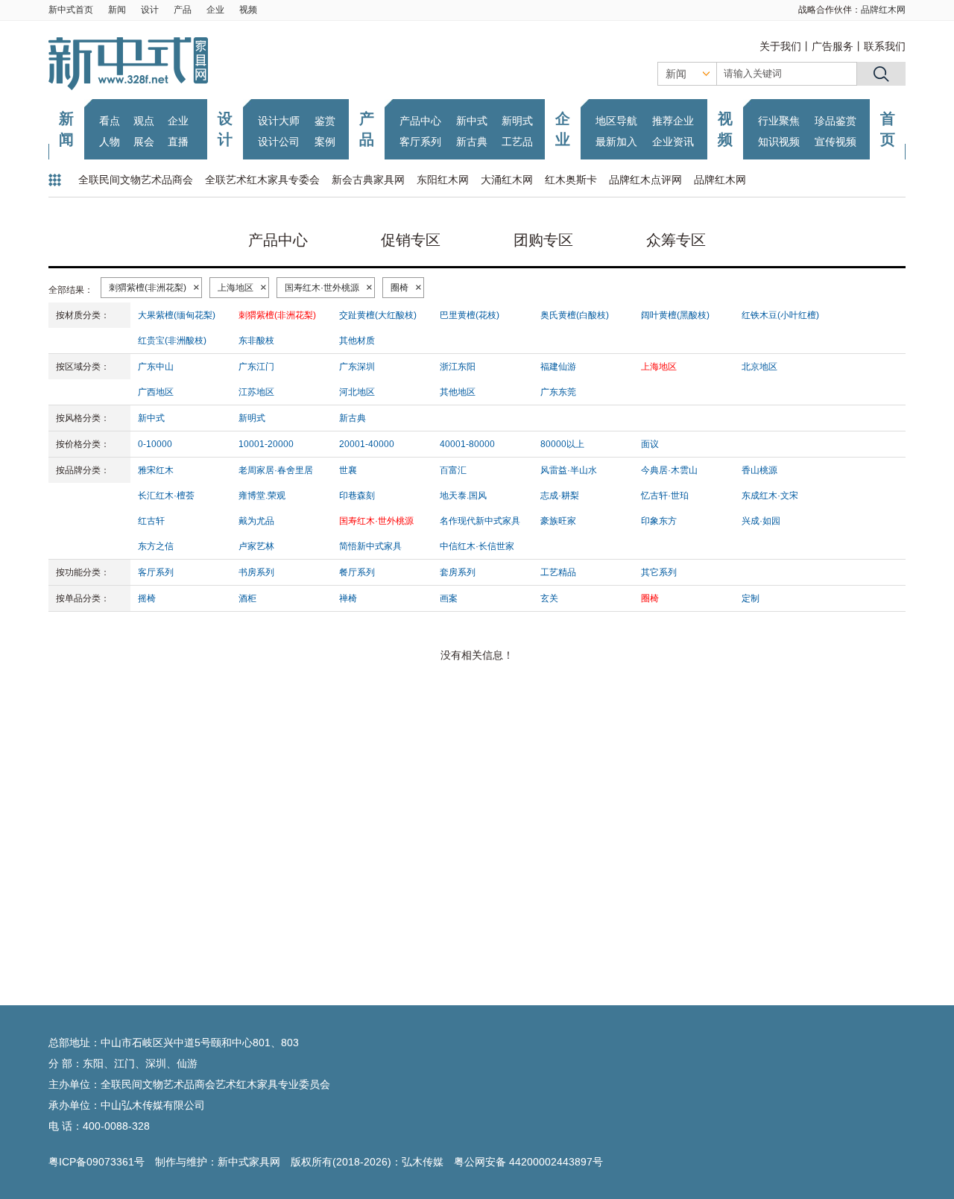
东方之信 (156, 546)
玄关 (549, 598)
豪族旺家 (558, 521)
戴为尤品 (256, 521)
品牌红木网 (883, 9)
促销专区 (410, 240)
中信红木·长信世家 (477, 546)
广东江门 (256, 366)
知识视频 (779, 142)
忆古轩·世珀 (665, 495)
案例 (325, 142)
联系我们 (885, 46)
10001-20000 (266, 444)
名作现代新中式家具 (480, 521)
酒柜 (247, 598)
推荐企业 (673, 121)
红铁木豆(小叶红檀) (780, 315)
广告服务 (832, 46)
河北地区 (357, 392)
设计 (150, 9)
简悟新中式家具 (370, 546)
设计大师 (279, 121)
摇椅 (147, 598)
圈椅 (399, 287)
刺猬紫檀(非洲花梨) (147, 287)
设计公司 (279, 142)
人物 (109, 142)
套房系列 (458, 572)
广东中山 (156, 366)
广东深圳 (357, 366)
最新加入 (616, 142)
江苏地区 (256, 392)
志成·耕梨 (559, 495)
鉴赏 (325, 121)
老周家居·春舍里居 (275, 470)
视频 (248, 9)
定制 (750, 598)
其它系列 (659, 572)
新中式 (471, 121)
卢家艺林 (256, 546)
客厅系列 (420, 142)
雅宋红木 (156, 470)
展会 (143, 142)
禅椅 (348, 598)
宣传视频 (835, 142)
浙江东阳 (458, 366)
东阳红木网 (443, 180)
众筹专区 (676, 240)
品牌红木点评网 (645, 180)
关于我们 (780, 46)
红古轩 (151, 521)
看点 (109, 121)
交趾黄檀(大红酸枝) (378, 315)
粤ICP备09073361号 (96, 1162)
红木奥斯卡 (571, 180)
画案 (449, 598)
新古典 (471, 142)
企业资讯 (673, 142)
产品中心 (420, 121)
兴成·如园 (761, 521)
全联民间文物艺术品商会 (135, 180)
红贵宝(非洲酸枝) (172, 340)
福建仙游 (558, 366)
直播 (178, 142)
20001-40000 (366, 444)
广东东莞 (558, 392)
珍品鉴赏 (835, 121)
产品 (183, 9)
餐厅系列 (357, 572)
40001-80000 (467, 444)
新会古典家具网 (368, 180)
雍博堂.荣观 (261, 495)
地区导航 (616, 121)
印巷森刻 (357, 495)
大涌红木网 (507, 180)
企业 (215, 9)
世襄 (348, 470)
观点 (143, 121)
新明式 (517, 121)
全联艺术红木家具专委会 (262, 180)
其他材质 (357, 340)
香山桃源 (759, 470)
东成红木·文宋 (770, 495)
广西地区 (156, 392)
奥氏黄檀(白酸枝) (574, 315)
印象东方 (659, 521)
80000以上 (562, 444)
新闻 (117, 9)
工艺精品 (558, 572)
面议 (650, 444)
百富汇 (453, 470)
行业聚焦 (779, 121)
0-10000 (155, 444)
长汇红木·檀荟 (166, 495)
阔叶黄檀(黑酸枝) (675, 315)
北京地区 (759, 366)
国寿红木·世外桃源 (322, 287)
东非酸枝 (256, 340)
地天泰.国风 (463, 495)
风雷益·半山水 (568, 470)
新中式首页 (70, 9)
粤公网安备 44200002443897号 (528, 1162)
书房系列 (256, 572)
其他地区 (458, 392)
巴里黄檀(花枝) (469, 315)
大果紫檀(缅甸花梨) (176, 315)
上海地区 (235, 287)
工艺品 (517, 142)
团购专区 (543, 240)
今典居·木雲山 (669, 470)
